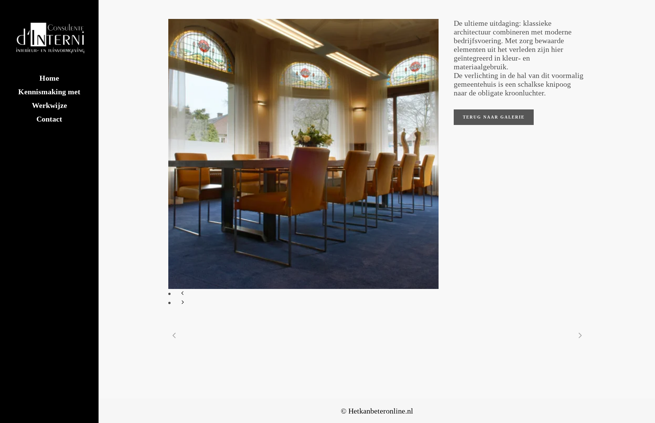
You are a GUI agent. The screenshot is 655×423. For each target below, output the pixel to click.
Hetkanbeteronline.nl (380, 411)
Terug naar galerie (494, 117)
